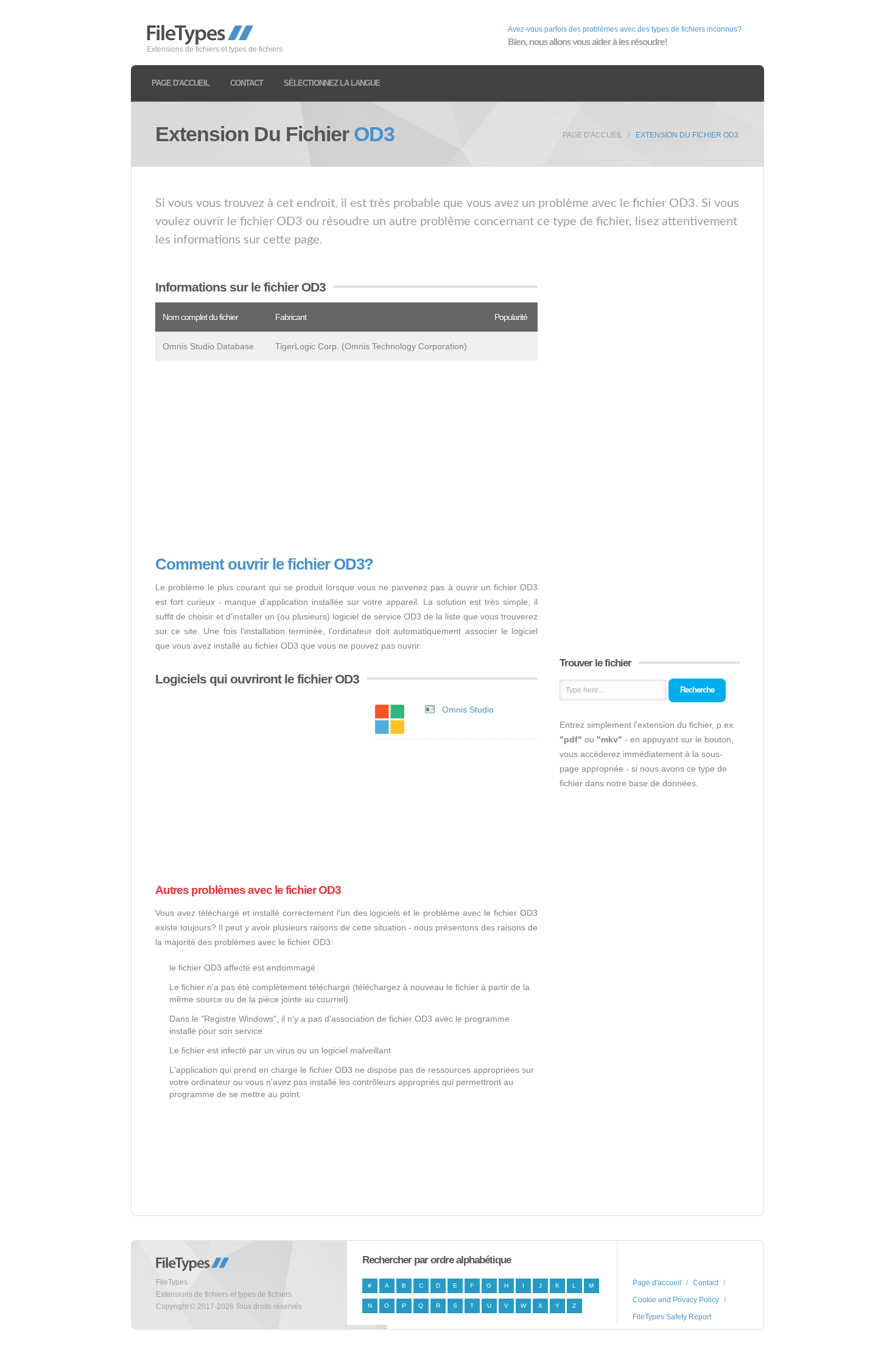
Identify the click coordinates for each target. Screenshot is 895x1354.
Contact (246, 83)
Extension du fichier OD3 (687, 135)
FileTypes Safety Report (672, 1317)
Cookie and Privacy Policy (676, 1300)
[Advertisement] (346, 458)
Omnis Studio (468, 709)
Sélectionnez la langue (332, 83)
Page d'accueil (180, 83)
